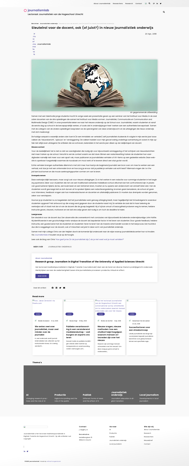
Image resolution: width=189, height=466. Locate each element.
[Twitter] (160, 3)
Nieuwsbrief (148, 440)
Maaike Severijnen (44, 321)
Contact (138, 4)
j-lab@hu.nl (83, 430)
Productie (113, 433)
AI (110, 430)
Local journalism (115, 444)
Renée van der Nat (107, 321)
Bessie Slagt (74, 321)
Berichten (35, 23)
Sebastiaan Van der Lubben (141, 321)
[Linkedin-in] (157, 3)
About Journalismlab (102, 4)
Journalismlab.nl (42, 235)
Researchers (118, 4)
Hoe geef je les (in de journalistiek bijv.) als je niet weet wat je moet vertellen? (89, 239)
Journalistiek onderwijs (49, 23)
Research (129, 4)
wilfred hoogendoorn (54, 461)
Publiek (112, 437)
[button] (52, 288)
